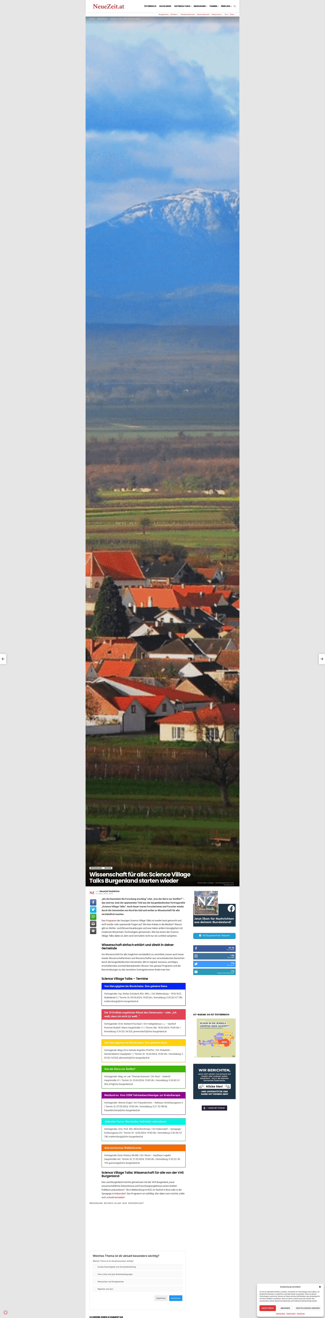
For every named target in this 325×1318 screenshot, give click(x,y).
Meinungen (200, 6)
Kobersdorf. (120, 1193)
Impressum (301, 1313)
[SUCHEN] (235, 6)
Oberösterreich (203, 14)
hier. (168, 969)
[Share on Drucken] (93, 924)
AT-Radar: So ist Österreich (211, 1014)
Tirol (226, 14)
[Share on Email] (93, 931)
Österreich (150, 6)
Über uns (225, 6)
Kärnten (173, 14)
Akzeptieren (268, 1308)
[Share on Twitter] (93, 909)
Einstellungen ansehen (308, 1308)
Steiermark (216, 14)
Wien (232, 14)
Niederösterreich (188, 14)
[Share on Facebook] (93, 902)
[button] (320, 1287)
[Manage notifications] (6, 1312)
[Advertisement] (137, 1227)
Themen (213, 6)
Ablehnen (285, 1308)
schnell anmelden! (115, 1197)
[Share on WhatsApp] (93, 916)
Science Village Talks (116, 1203)
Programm (111, 920)
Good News (165, 6)
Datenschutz (280, 1313)
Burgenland (163, 14)
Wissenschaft (137, 1203)
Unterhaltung (182, 6)
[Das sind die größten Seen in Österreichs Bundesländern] (216, 1057)
